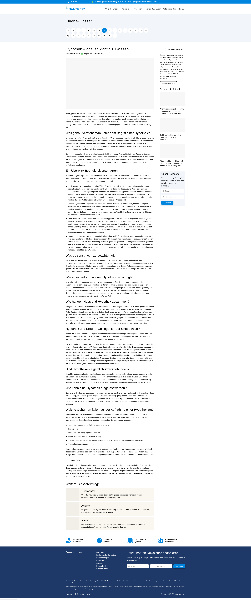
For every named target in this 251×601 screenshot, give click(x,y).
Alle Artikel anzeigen (168, 83)
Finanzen (125, 9)
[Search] (184, 1)
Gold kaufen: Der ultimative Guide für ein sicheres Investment (170, 137)
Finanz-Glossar (79, 21)
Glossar (74, 2)
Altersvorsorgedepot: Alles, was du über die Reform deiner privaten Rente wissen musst (172, 111)
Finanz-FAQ (101, 566)
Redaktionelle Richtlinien (106, 555)
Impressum (69, 594)
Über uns (100, 552)
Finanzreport (98, 54)
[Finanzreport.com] (75, 9)
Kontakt (88, 594)
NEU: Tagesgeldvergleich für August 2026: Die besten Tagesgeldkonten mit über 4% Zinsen (125, 2)
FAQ (67, 2)
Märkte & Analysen (153, 9)
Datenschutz (79, 594)
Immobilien (137, 9)
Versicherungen (111, 9)
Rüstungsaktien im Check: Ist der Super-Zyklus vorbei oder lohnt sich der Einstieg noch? (171, 163)
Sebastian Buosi (74, 54)
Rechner (181, 9)
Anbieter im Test (169, 9)
